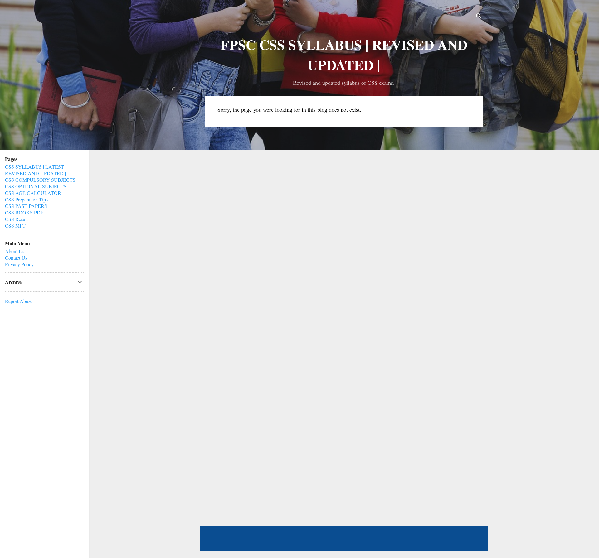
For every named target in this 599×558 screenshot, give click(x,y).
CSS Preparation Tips (26, 199)
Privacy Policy (19, 264)
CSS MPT (15, 225)
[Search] (479, 16)
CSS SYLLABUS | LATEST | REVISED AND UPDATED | (35, 169)
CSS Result (16, 219)
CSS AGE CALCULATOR (33, 193)
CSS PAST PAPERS (26, 206)
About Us (14, 251)
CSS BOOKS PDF (24, 212)
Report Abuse (18, 301)
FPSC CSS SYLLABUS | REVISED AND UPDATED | (344, 54)
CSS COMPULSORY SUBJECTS (40, 179)
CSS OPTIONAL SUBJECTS (35, 186)
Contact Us (16, 257)
